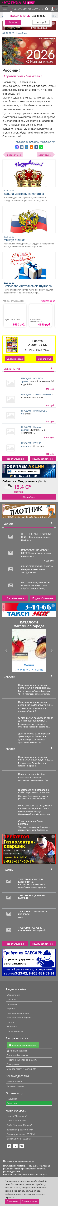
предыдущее (14, 154)
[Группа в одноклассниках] (9, 1146)
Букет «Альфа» (12, 319)
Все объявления (15, 458)
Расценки (12, 1098)
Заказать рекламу (16, 1085)
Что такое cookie (30, 1201)
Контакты (12, 1026)
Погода (11, 1022)
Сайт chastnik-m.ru (16, 1120)
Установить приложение (24, 1044)
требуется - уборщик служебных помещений (31, 929)
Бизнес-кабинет (15, 1081)
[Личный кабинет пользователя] (52, 9)
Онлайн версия (14, 358)
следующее (44, 154)
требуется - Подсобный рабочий (31, 896)
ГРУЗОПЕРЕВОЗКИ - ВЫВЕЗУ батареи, (37, 568)
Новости (11, 999)
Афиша (11, 1008)
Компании (12, 1003)
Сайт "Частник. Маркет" (19, 1125)
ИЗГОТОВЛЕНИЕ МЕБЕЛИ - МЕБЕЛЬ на (36, 551)
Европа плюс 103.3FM (19, 1138)
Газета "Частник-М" (17, 1116)
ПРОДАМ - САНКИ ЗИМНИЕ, (36, 394)
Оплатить (12, 1103)
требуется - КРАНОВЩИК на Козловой (32, 912)
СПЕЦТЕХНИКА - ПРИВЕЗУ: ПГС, (36, 535)
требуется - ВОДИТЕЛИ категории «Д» (30, 880)
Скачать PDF (45, 358)
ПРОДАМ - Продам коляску (31, 428)
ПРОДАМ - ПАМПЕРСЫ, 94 (34, 412)
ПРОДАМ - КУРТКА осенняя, (31, 444)
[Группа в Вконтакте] (21, 1146)
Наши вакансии (15, 1031)
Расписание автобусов (19, 1017)
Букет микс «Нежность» (36, 320)
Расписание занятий (18, 1012)
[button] (6, 650)
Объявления (13, 994)
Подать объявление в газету (22, 1059)
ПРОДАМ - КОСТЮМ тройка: (32, 380)
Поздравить (13, 1064)
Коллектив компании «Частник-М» (36, 141)
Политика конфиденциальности (18, 1161)
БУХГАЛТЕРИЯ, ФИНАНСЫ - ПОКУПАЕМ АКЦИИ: (36, 584)
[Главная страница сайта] (18, 1)
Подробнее (29, 497)
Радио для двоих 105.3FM (21, 1134)
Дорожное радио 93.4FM (20, 1129)
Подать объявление (42, 458)
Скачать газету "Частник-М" (21, 1068)
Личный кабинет (18, 1050)
